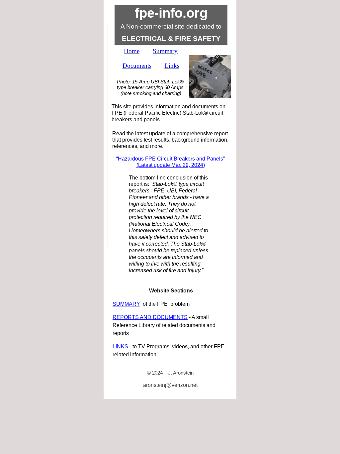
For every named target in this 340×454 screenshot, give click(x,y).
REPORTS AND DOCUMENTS (150, 317)
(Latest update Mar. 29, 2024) (170, 165)
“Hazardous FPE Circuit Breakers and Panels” (170, 159)
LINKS (120, 346)
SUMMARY (126, 304)
